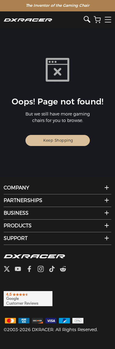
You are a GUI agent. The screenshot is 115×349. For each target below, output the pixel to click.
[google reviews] (28, 298)
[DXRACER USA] (44, 20)
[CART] (97, 19)
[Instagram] (43, 269)
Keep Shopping (58, 140)
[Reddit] (65, 269)
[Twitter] (9, 269)
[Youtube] (20, 269)
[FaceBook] (31, 269)
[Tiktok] (54, 269)
